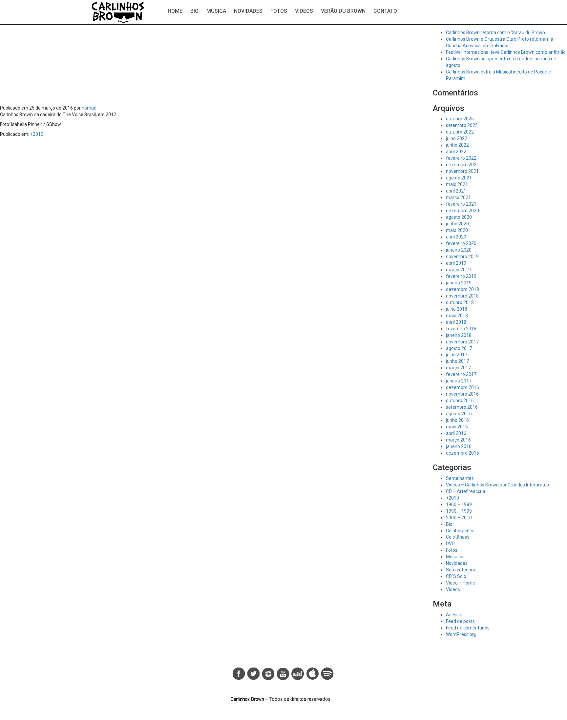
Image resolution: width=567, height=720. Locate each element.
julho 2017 (456, 354)
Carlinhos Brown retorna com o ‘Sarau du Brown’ (496, 32)
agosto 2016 (459, 413)
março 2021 (458, 197)
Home (175, 11)
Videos (304, 11)
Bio (194, 11)
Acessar (454, 614)
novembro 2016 (462, 394)
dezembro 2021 (462, 164)
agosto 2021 (459, 177)
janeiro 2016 (459, 446)
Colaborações (460, 530)
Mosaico (454, 556)
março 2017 (458, 367)
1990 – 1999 (459, 511)
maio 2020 (457, 230)
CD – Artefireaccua (465, 491)
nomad (89, 108)
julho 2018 (456, 309)
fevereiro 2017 (461, 374)
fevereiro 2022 (461, 158)
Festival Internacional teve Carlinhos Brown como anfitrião (506, 52)
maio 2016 (457, 426)
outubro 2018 (460, 302)
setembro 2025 (462, 125)
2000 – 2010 (459, 517)
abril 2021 (456, 191)
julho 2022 (456, 138)
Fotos (278, 11)
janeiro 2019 (459, 282)
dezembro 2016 (462, 387)
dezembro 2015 (462, 453)
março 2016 (458, 439)
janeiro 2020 (459, 250)
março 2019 (458, 269)
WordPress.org (461, 634)
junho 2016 (457, 420)
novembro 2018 (462, 295)
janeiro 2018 (459, 335)
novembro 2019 (462, 256)
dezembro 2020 (462, 210)
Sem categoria (461, 569)
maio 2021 (457, 184)
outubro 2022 (460, 131)
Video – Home (460, 583)
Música (216, 11)
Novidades (248, 11)
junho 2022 (457, 145)
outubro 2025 (460, 118)
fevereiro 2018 (461, 328)
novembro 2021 (462, 171)
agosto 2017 (459, 348)
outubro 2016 (460, 400)
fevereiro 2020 (461, 243)
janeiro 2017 (459, 380)
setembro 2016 (462, 407)
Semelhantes (460, 478)
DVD (450, 543)
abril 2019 (456, 263)
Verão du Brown (343, 11)
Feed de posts (460, 621)
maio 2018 (457, 315)
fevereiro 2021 (461, 204)
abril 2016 (456, 433)
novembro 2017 (462, 341)
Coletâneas (458, 537)
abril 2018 (456, 322)
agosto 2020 (459, 217)
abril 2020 (456, 236)
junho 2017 (457, 361)
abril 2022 (456, 151)
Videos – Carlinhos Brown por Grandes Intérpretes (497, 484)
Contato (385, 11)
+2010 (36, 134)
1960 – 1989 (459, 504)
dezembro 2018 (462, 289)
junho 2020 (457, 223)
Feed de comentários (468, 627)
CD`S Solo (456, 576)
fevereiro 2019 (461, 276)
